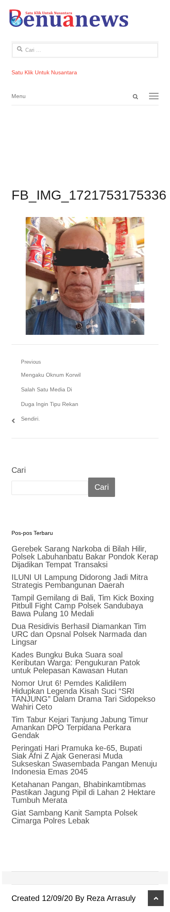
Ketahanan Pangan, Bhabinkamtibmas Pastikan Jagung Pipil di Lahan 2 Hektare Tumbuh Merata (83, 792)
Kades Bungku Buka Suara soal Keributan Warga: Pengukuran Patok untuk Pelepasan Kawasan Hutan (75, 662)
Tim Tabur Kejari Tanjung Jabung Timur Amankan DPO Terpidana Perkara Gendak (79, 727)
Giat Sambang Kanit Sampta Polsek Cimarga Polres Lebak (74, 816)
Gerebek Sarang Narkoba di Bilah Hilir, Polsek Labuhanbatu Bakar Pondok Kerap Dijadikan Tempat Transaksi (84, 556)
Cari (18, 470)
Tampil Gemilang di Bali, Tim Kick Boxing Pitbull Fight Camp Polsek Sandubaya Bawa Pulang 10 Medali (82, 605)
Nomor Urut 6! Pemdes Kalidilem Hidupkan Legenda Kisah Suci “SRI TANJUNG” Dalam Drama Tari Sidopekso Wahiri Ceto (83, 695)
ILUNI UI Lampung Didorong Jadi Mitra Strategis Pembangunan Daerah (79, 581)
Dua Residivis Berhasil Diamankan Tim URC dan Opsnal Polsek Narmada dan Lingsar (79, 634)
